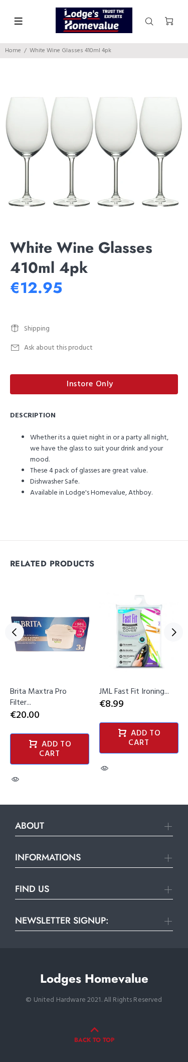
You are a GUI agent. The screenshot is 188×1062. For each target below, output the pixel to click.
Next (173, 632)
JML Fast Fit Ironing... (134, 691)
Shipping (37, 329)
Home (13, 51)
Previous (14, 632)
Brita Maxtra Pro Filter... (38, 697)
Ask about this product (58, 348)
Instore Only (90, 384)
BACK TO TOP (94, 1039)
